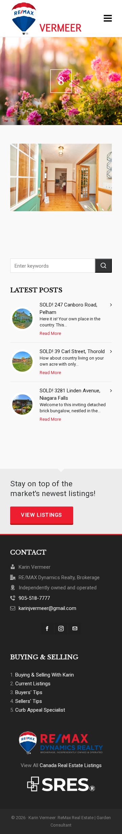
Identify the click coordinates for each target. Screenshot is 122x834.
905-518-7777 (34, 598)
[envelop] (75, 628)
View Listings (41, 515)
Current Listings (32, 684)
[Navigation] (108, 18)
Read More (50, 333)
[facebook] (47, 628)
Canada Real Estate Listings (71, 765)
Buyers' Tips (28, 692)
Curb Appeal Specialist (40, 710)
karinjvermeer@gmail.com (47, 608)
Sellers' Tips (28, 701)
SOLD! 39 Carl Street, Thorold (72, 351)
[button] (103, 266)
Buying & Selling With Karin (44, 675)
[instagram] (61, 628)
